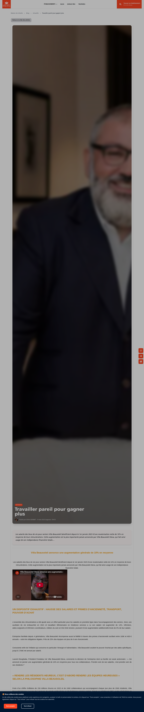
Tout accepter (10, 706)
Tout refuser (28, 706)
